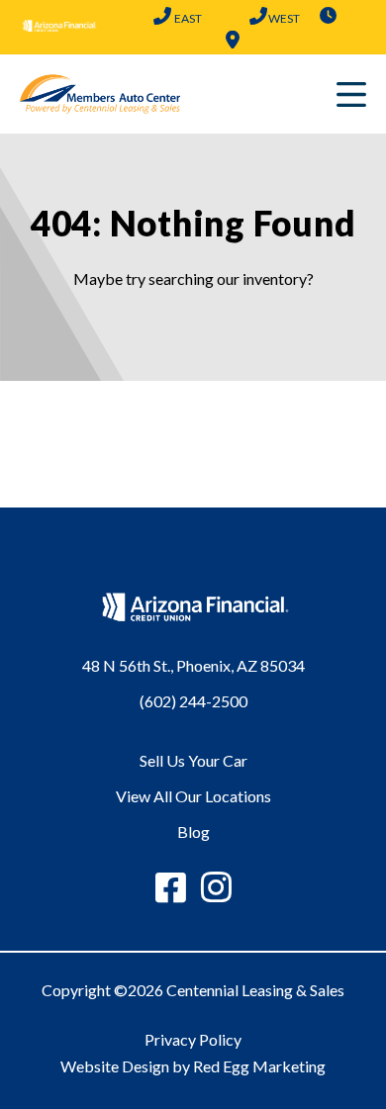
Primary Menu (351, 94)
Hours (328, 16)
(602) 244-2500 (163, 18)
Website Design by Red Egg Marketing (193, 1066)
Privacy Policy (193, 1039)
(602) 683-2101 (259, 18)
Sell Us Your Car (193, 760)
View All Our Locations (193, 795)
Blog (193, 831)
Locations (232, 39)
